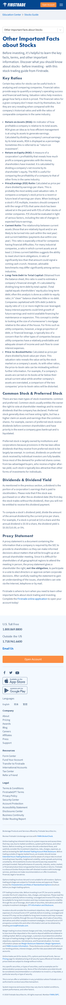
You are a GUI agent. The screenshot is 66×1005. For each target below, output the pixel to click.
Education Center (12, 14)
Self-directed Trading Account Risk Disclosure (38, 851)
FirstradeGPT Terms (13, 792)
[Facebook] (4, 673)
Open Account (48, 4)
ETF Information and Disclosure (40, 905)
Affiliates (7, 735)
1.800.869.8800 (12, 629)
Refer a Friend (10, 775)
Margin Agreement (52, 943)
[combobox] (4, 30)
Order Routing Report (14, 819)
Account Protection (13, 803)
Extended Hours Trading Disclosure (17, 856)
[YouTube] (17, 673)
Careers (7, 731)
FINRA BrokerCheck (45, 836)
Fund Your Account (13, 760)
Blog (5, 727)
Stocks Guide (31, 14)
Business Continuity (13, 815)
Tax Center (8, 771)
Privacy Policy (10, 796)
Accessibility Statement (15, 807)
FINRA (52, 994)
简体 (16, 704)
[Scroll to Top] (60, 999)
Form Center (9, 756)
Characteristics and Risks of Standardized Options (31, 884)
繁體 (25, 704)
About (6, 716)
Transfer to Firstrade (14, 763)
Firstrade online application (32, 599)
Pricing (6, 720)
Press (5, 739)
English (6, 704)
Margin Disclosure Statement (33, 943)
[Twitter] (11, 673)
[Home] (14, 5)
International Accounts (15, 767)
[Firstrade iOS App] (15, 681)
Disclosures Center (13, 811)
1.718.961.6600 (12, 641)
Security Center (11, 800)
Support (7, 743)
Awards (7, 724)
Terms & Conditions (13, 788)
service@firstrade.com (19, 925)
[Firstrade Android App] (15, 690)
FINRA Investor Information (17, 946)
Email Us (8, 648)
